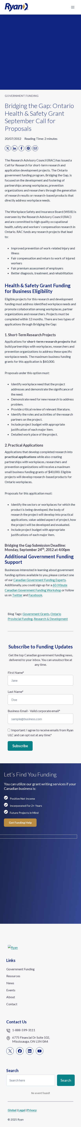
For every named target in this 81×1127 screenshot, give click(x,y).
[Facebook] (21, 148)
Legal (21, 1110)
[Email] (35, 148)
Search (66, 1080)
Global (12, 1110)
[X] (8, 148)
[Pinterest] (28, 148)
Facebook (35, 595)
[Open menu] (72, 7)
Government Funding (22, 95)
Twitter (17, 595)
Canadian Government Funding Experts (39, 580)
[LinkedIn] (14, 148)
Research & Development (51, 619)
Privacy (32, 1110)
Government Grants (36, 614)
